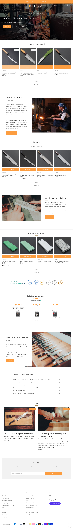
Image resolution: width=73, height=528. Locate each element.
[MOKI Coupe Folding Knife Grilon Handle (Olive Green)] (45, 56)
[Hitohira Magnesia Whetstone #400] (28, 245)
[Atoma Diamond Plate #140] (54, 314)
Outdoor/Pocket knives (8, 505)
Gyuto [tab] (33, 146)
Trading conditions (30, 495)
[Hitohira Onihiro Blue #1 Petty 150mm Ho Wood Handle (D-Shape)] (10, 56)
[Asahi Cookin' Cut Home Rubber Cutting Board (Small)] (18, 314)
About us (4, 517)
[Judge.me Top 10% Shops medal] (60, 282)
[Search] (70, 5)
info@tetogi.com (53, 495)
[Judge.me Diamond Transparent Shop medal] (36, 282)
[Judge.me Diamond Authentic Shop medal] (30, 282)
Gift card (4, 514)
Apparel (4, 512)
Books (3, 510)
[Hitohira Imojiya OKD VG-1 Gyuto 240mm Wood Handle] (10, 158)
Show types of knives (20, 26)
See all (35, 185)
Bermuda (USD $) (57, 5)
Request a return (30, 514)
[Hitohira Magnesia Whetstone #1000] (10, 245)
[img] (36, 298)
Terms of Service (30, 507)
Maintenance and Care (31, 505)
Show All (36, 84)
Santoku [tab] (39, 146)
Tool (3, 507)
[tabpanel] (36, 164)
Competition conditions (32, 512)
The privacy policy (30, 503)
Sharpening (5, 503)
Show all (7, 26)
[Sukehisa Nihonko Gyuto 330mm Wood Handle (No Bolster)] (62, 158)
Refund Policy (29, 510)
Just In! (4, 495)
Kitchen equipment (7, 500)
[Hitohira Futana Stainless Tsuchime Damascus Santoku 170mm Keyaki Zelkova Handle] (28, 56)
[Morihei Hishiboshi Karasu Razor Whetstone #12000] (62, 245)
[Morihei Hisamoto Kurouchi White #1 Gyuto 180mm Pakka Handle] (28, 158)
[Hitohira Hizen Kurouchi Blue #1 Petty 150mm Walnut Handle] (62, 56)
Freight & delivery (30, 498)
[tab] (35, 81)
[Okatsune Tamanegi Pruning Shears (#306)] (36, 314)
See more (49, 217)
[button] (35, 320)
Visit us (10, 360)
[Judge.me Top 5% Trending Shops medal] (54, 282)
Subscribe (53, 473)
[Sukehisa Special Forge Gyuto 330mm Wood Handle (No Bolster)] (45, 158)
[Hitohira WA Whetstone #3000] (45, 245)
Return (27, 500)
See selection (12, 132)
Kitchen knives (5, 498)
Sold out (10, 67)
